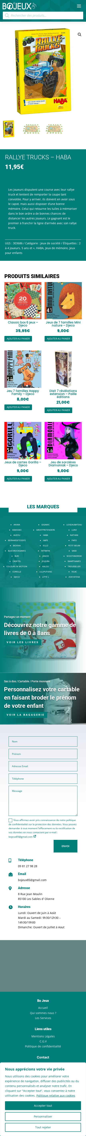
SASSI (74, 550)
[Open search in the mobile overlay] (43, 15)
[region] (43, 1099)
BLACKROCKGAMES (17, 550)
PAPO (74, 540)
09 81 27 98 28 (27, 866)
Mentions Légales (43, 1036)
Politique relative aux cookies (55, 1095)
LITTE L (45, 576)
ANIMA (17, 524)
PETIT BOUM (74, 545)
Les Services (43, 1018)
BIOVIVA (17, 545)
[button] (79, 34)
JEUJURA (45, 561)
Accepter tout (43, 1105)
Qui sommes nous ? (43, 1013)
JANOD (45, 556)
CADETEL (17, 561)
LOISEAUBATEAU (74, 524)
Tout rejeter (43, 1127)
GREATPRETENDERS (45, 529)
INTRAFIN (45, 550)
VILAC (74, 571)
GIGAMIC (45, 524)
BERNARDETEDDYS (17, 540)
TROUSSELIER (74, 566)
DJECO (17, 576)
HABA (40, 248)
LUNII (74, 529)
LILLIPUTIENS (45, 571)
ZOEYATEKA (74, 576)
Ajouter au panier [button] (18, 338)
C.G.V (43, 1041)
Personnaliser (43, 1116)
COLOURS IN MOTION (16, 566)
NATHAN (74, 535)
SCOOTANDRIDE (74, 556)
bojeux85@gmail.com (32, 880)
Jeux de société (50, 243)
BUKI (17, 556)
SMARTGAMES (74, 561)
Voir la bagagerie (26, 714)
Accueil (43, 1008)
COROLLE (16, 571)
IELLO (45, 545)
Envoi (65, 846)
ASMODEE (17, 529)
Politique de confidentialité (43, 1046)
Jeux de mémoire (56, 248)
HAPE (45, 540)
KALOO (45, 566)
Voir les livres (23, 642)
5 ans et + (28, 248)
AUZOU (16, 535)
